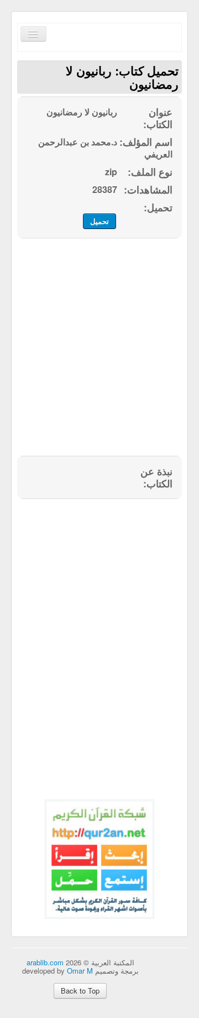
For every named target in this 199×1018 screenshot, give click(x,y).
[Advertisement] (99, 353)
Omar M (80, 970)
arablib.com (45, 962)
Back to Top (80, 990)
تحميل (99, 221)
